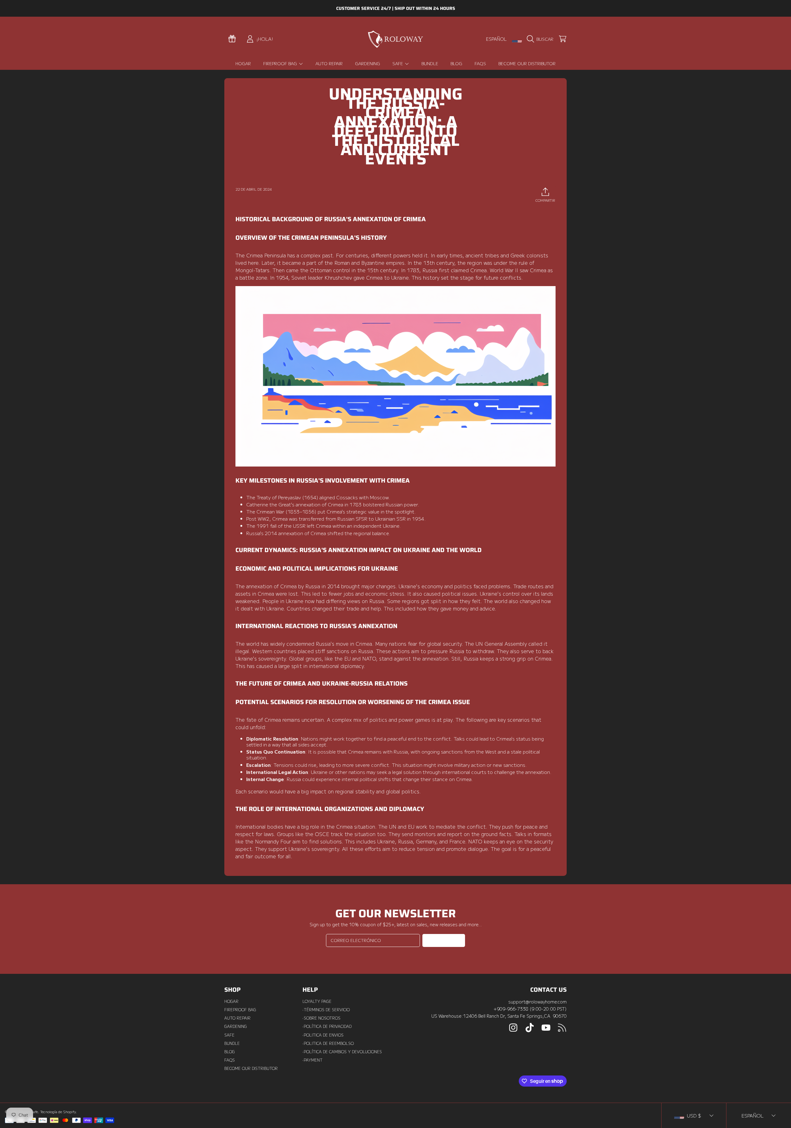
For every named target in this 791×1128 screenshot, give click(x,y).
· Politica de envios (323, 1035)
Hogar (231, 1001)
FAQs (229, 1060)
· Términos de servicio (326, 1009)
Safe (398, 63)
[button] (541, 38)
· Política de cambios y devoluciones (342, 1051)
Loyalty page (317, 1001)
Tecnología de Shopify (58, 1111)
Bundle (232, 1043)
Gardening (235, 1026)
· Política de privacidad (327, 1026)
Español (496, 39)
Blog (229, 1051)
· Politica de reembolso (328, 1043)
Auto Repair (237, 1018)
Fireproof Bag (280, 63)
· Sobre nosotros (321, 1018)
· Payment (312, 1060)
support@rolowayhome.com (537, 1001)
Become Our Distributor (251, 1068)
